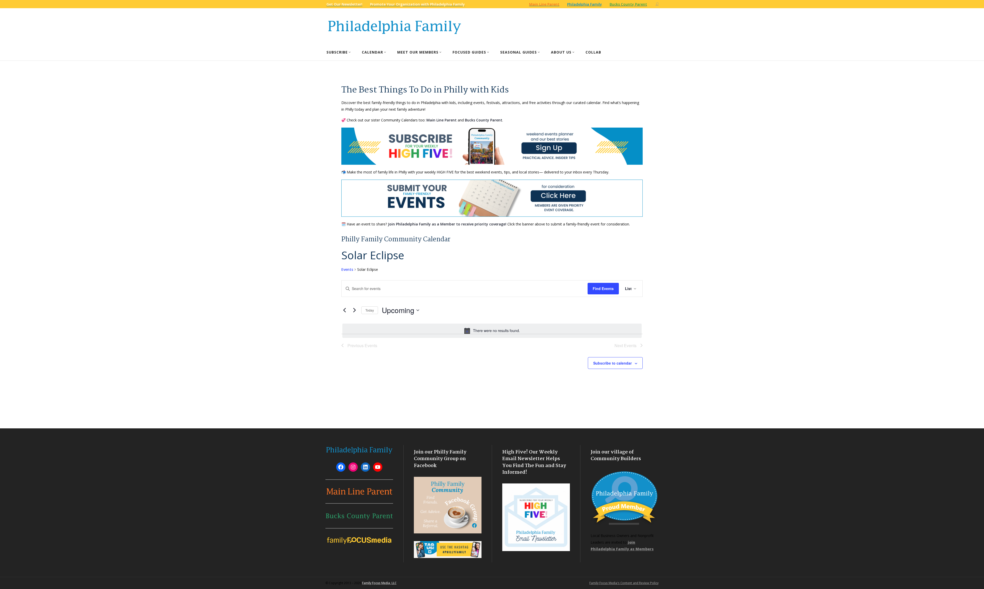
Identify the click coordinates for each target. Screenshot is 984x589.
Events (347, 269)
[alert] (492, 331)
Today (369, 310)
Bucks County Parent (483, 120)
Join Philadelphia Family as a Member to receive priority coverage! (447, 224)
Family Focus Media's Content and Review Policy (624, 583)
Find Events (603, 288)
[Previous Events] (344, 310)
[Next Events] (354, 310)
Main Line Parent (441, 120)
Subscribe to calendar (612, 363)
